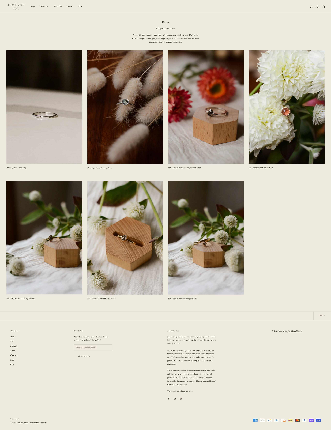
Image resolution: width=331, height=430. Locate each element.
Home (12, 336)
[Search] (317, 6)
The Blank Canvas (294, 331)
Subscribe (84, 356)
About (13, 350)
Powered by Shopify (38, 422)
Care (80, 6)
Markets (13, 346)
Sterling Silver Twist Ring (16, 168)
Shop (33, 6)
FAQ (12, 360)
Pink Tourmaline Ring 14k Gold (261, 168)
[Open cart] (323, 6)
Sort (321, 315)
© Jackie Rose (14, 419)
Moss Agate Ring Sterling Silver (99, 168)
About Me (58, 6)
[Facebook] (168, 398)
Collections (44, 6)
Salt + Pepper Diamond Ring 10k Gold (182, 298)
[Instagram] (175, 398)
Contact (70, 6)
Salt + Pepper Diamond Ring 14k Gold (20, 298)
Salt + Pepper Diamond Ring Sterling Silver (184, 168)
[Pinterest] (181, 398)
